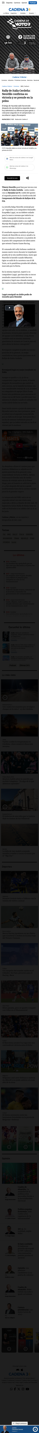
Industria (11, 80)
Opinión (24, 3)
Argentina (13, 13)
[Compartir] (27, 178)
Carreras (4, 80)
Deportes (9, 3)
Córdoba (23, 13)
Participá (33, 3)
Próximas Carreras (20, 80)
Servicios (30, 80)
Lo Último (6, 13)
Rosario (31, 13)
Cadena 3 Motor (19, 77)
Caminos (17, 3)
